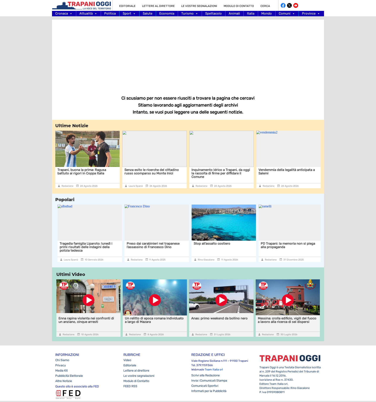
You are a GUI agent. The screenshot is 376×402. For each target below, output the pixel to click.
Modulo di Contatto (239, 6)
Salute (147, 13)
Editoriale (127, 6)
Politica (110, 13)
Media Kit (61, 370)
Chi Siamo (62, 360)
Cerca (265, 6)
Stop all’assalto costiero (209, 243)
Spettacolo (213, 13)
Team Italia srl (214, 369)
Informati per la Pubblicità (209, 391)
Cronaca (61, 13)
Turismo (187, 13)
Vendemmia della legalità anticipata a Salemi (286, 171)
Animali (234, 13)
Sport (127, 13)
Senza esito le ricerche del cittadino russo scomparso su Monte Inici (151, 171)
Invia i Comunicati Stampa (209, 380)
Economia (166, 13)
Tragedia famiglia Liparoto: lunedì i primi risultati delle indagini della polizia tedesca (83, 247)
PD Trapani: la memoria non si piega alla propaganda (285, 245)
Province (309, 13)
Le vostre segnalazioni (199, 6)
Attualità (86, 13)
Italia (250, 13)
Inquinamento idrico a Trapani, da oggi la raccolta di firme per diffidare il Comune (220, 173)
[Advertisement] (188, 54)
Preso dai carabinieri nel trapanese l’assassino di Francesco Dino (150, 245)
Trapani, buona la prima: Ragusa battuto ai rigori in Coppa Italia (81, 171)
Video (127, 360)
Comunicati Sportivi (204, 386)
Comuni (284, 13)
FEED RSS (130, 386)
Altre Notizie (63, 381)
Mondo (266, 13)
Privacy (60, 365)
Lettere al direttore (158, 6)
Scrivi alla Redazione (205, 375)
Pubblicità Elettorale (69, 376)
